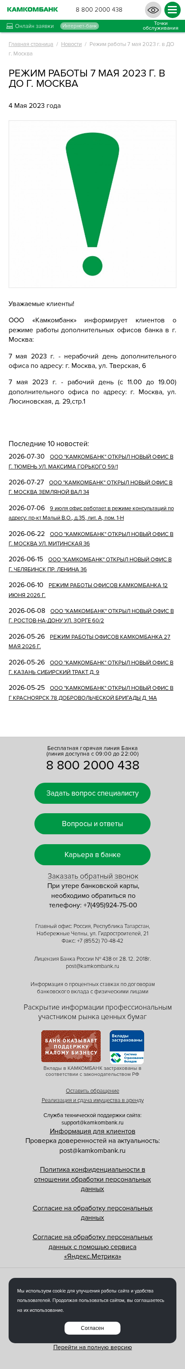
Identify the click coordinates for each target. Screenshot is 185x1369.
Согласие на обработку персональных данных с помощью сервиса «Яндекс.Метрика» (93, 1247)
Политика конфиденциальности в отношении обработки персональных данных (92, 1179)
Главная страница (31, 44)
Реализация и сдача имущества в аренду (93, 1100)
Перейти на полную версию (92, 1347)
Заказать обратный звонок (93, 876)
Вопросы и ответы (92, 823)
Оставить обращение (92, 1090)
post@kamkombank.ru (92, 966)
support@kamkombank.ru (92, 1122)
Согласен (92, 1328)
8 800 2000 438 (99, 9)
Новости (71, 44)
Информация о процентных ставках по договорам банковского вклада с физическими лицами (93, 988)
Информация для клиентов (93, 1131)
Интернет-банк (79, 26)
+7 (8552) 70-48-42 (100, 940)
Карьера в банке (93, 854)
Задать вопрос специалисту (92, 793)
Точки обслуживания (161, 25)
